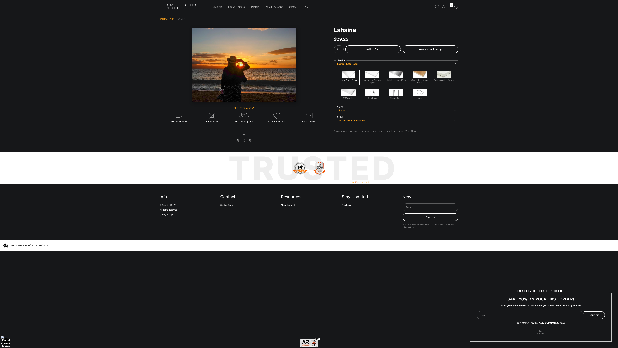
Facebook (346, 205)
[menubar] (446, 6)
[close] (611, 291)
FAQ (306, 6)
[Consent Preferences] (6, 342)
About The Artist (274, 6)
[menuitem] (437, 6)
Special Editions (236, 6)
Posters (255, 6)
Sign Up (430, 217)
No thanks (541, 332)
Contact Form (226, 205)
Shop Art (217, 6)
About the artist (288, 205)
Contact (293, 6)
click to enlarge (243, 108)
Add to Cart (373, 49)
